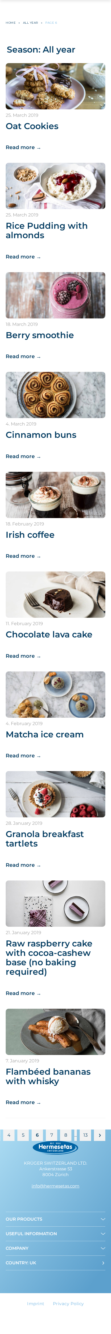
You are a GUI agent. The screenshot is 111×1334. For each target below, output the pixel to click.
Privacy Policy (68, 1303)
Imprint (35, 1303)
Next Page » (99, 1135)
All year (30, 22)
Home (11, 22)
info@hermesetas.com (55, 1186)
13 (85, 1135)
